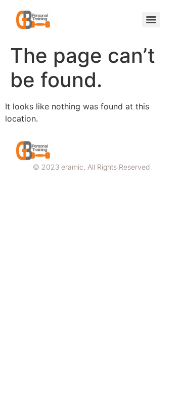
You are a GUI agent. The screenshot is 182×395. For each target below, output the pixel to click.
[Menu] (151, 19)
